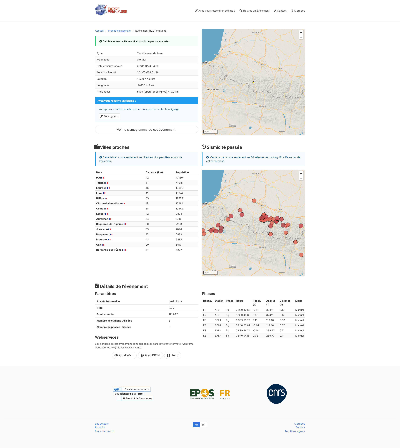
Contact (300, 427)
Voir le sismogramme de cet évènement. (146, 129)
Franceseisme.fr (104, 431)
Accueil (99, 30)
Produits (100, 427)
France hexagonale (119, 30)
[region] (253, 82)
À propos (299, 423)
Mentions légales (295, 431)
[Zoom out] (301, 37)
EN (203, 424)
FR (196, 424)
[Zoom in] (301, 32)
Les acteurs (102, 423)
